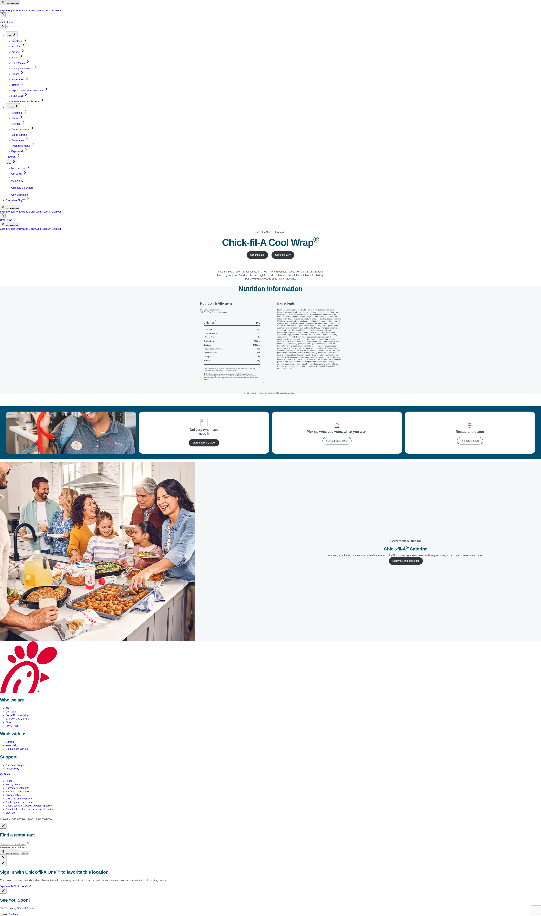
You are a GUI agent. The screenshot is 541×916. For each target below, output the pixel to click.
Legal (9, 781)
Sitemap (10, 812)
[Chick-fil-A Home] (7, 22)
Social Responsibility (17, 715)
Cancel (4, 914)
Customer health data (17, 788)
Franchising (12, 745)
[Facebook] (5, 775)
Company (11, 711)
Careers (10, 741)
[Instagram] (2, 775)
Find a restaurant (470, 440)
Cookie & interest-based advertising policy (29, 805)
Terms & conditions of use (20, 791)
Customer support (15, 765)
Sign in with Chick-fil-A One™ (16, 886)
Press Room (12, 725)
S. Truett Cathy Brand (17, 718)
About (9, 708)
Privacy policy (13, 795)
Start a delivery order (203, 442)
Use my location (12, 853)
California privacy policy (19, 798)
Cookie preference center (20, 802)
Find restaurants (12, 4)
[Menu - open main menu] (1, 19)
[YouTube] (8, 775)
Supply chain (13, 784)
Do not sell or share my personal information (30, 809)
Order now (6, 220)
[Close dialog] (3, 826)
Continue (14, 914)
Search (25, 853)
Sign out (56, 10)
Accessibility (12, 768)
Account (46, 10)
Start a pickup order (337, 440)
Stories (9, 722)
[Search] (3, 14)
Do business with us (17, 749)
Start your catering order (405, 560)
